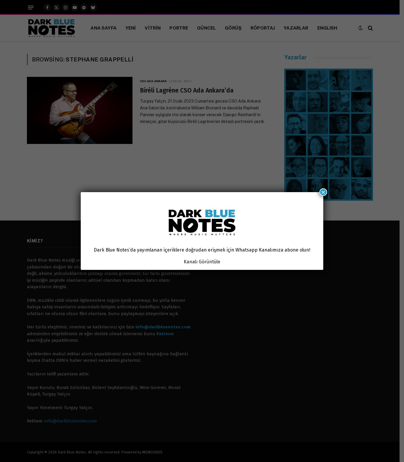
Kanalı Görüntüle (202, 262)
